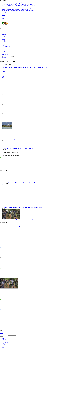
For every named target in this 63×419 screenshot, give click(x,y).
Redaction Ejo (4, 64)
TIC (4, 44)
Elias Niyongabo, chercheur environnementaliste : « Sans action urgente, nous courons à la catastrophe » (17, 4)
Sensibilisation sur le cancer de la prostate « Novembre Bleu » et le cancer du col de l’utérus (15, 9)
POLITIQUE (4, 35)
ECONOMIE (4, 34)
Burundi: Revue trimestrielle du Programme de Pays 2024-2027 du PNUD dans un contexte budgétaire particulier (18, 5)
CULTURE (3, 39)
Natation (5, 53)
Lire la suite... (4, 71)
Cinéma (5, 41)
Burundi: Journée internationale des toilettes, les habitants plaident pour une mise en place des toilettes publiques (18, 8)
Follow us (1, 333)
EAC (17, 331)
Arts (4, 40)
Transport (5, 50)
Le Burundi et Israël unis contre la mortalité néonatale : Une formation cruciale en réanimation (15, 3)
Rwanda (36, 331)
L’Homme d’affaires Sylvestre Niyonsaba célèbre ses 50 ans (12, 92)
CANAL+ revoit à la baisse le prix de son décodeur (11, 81)
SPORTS (3, 51)
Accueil (3, 338)
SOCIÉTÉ (3, 45)
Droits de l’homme (6, 37)
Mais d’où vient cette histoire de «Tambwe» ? (10, 102)
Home (1, 58)
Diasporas (5, 47)
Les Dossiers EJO (5, 54)
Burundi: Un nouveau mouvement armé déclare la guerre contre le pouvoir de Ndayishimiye (15, 6)
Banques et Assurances (7, 46)
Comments (3, 78)
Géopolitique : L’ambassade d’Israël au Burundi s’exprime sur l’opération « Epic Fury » (14, 2)
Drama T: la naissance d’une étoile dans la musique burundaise (13, 83)
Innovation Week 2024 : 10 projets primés (8, 7)
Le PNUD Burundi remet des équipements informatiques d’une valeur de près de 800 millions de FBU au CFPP (18, 10)
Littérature (5, 42)
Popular (3, 76)
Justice (5, 36)
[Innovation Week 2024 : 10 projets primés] (9, 308)
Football (5, 52)
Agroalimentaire (6, 49)
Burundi (8, 332)
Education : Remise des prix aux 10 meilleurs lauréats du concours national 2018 (24, 67)
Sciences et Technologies (5, 342)
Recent (3, 77)
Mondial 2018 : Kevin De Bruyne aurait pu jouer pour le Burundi (13, 79)
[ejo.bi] (5, 25)
